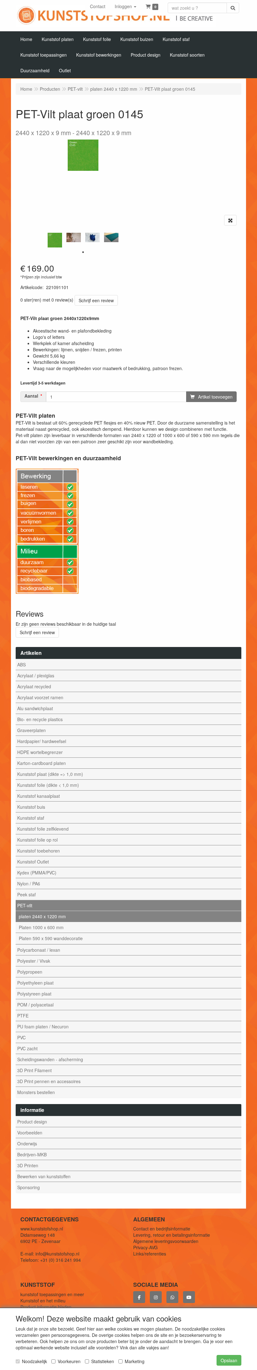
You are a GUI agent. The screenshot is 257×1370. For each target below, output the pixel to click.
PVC (21, 1037)
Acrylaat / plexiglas (35, 675)
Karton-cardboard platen (41, 763)
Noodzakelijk (34, 1361)
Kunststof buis (31, 807)
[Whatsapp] (172, 1297)
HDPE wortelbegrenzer (40, 752)
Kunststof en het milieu (43, 1300)
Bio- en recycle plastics (40, 719)
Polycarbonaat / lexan (38, 950)
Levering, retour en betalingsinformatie (171, 1235)
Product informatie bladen (45, 1307)
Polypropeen (29, 972)
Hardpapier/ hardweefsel (41, 741)
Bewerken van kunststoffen (44, 1176)
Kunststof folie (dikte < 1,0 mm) (48, 785)
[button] (125, 6)
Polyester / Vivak (33, 961)
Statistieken (102, 1361)
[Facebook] (139, 1297)
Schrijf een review (96, 300)
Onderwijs (27, 1143)
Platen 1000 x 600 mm (41, 927)
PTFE (23, 1015)
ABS (21, 664)
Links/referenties (149, 1253)
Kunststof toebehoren (38, 851)
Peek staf (26, 894)
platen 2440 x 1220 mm (42, 916)
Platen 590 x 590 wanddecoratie (51, 938)
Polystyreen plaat (34, 994)
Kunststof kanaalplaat (38, 796)
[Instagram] (156, 1297)
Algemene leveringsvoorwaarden (165, 1241)
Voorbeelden (29, 1132)
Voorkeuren (69, 1361)
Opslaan (229, 1360)
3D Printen (27, 1165)
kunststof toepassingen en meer (52, 1294)
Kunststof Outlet (33, 861)
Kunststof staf (30, 818)
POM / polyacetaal (35, 1004)
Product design (32, 1121)
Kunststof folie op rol (37, 840)
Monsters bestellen (36, 1092)
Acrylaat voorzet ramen (40, 697)
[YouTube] (189, 1297)
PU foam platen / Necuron (43, 1026)
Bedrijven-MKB (32, 1154)
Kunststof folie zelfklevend (43, 829)
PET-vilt (24, 905)
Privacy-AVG (145, 1247)
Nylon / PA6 (28, 883)
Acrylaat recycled (34, 686)
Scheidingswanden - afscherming (50, 1059)
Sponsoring (28, 1187)
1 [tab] (83, 252)
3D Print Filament (34, 1070)
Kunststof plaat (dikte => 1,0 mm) (50, 774)
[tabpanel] (55, 240)
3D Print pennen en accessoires (49, 1081)
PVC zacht (27, 1048)
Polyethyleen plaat (35, 983)
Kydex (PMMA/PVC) (36, 872)
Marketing (134, 1361)
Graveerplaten (31, 730)
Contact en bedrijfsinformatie (161, 1228)
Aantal (31, 396)
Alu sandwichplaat (35, 708)
